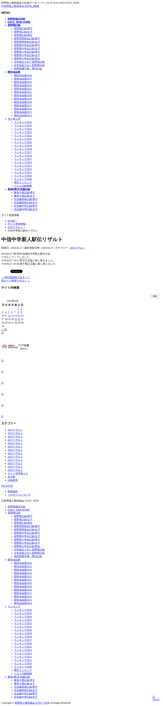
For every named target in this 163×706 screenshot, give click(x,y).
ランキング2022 (23, 135)
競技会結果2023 (23, 85)
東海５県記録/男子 (24, 192)
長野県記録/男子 (23, 28)
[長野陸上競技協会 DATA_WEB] (20, 6)
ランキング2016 (23, 155)
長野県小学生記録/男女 (27, 58)
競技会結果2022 (23, 88)
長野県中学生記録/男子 (27, 45)
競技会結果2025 (23, 78)
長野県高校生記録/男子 (27, 38)
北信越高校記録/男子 (26, 199)
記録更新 (13, 480)
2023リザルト (15, 460)
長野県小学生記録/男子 (27, 52)
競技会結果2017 (23, 105)
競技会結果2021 (23, 92)
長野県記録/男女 (23, 35)
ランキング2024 (23, 129)
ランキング (14, 606)
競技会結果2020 (23, 95)
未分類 (11, 476)
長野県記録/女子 (23, 31)
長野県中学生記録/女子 (27, 48)
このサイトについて (19, 494)
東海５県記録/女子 (24, 196)
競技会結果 (14, 559)
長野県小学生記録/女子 (27, 55)
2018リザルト (15, 443)
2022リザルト (15, 456)
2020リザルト (15, 450)
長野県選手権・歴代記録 (28, 68)
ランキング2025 (23, 125)
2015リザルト (15, 433)
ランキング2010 (23, 175)
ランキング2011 (23, 172)
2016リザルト (77, 247)
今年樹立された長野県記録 (29, 62)
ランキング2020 (23, 142)
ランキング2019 (23, 145)
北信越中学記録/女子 (26, 209)
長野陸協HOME (16, 506)
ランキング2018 (23, 149)
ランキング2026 (23, 122)
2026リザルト (15, 470)
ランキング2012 (23, 169)
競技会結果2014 (23, 115)
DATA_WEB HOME (19, 509)
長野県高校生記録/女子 (27, 41)
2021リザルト (15, 453)
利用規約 (13, 491)
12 (9, 315)
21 (15, 319)
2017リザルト (15, 440)
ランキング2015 (23, 159)
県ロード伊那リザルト (15, 280)
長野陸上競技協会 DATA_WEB (32, 703)
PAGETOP (7, 486)
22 (19, 319)
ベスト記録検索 (23, 185)
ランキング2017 (23, 152)
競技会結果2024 (23, 82)
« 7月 (4, 329)
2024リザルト (15, 463)
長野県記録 (14, 512)
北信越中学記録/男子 (26, 206)
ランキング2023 (23, 132)
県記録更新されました (15, 277)
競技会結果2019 (23, 98)
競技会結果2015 (23, 112)
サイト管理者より (18, 473)
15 (19, 315)
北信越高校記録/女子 (26, 202)
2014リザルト (15, 430)
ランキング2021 (23, 139)
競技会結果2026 (23, 75)
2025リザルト (15, 466)
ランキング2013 (23, 165)
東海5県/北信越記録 (19, 677)
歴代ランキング (23, 182)
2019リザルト (15, 446)
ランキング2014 (23, 162)
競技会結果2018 (23, 102)
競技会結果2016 (23, 108)
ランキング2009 (23, 179)
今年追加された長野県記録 (29, 65)
